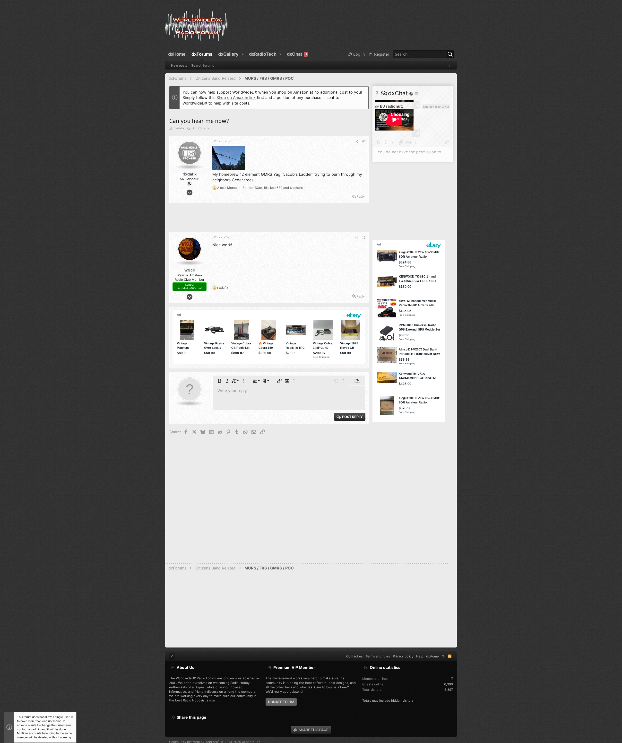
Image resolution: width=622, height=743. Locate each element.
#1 (363, 141)
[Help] (411, 94)
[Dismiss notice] (72, 717)
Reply (360, 196)
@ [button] (377, 106)
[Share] (357, 141)
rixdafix (178, 128)
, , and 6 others (260, 188)
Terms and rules (378, 656)
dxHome (432, 656)
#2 (363, 237)
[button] (242, 54)
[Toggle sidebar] (450, 65)
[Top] (443, 656)
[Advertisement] (269, 220)
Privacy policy (403, 656)
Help (419, 656)
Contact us (354, 656)
